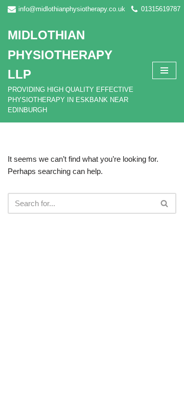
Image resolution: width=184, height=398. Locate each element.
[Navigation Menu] (164, 70)
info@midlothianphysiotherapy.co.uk (71, 9)
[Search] (164, 203)
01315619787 (160, 9)
